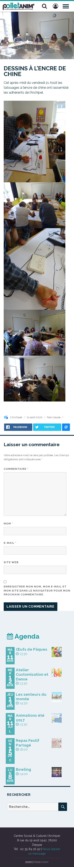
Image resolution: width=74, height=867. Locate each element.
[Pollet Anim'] (18, 5)
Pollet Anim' (41, 862)
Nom (8, 523)
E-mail (10, 542)
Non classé (53, 417)
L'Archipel (16, 417)
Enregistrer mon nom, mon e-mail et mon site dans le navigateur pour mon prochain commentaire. (37, 590)
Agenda (26, 636)
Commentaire (16, 468)
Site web (11, 562)
